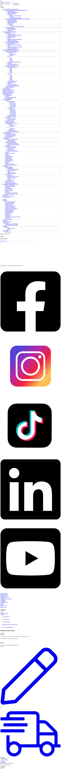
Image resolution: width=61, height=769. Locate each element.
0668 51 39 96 (7, 621)
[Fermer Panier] (0, 640)
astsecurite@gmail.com (9, 627)
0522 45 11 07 (6, 619)
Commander (2, 761)
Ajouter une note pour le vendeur (6, 763)
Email (1, 633)
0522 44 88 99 (6, 616)
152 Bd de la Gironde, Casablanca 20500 (9, 624)
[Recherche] (30, 5)
